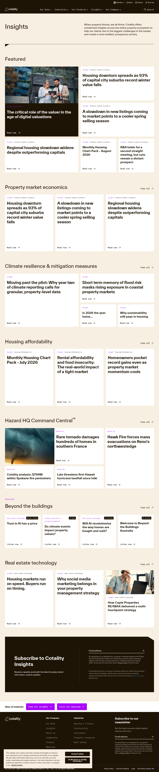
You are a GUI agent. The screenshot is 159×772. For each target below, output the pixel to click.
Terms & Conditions (122, 769)
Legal (133, 769)
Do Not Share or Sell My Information (77, 760)
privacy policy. (17, 765)
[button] (120, 2)
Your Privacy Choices (144, 769)
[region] (48, 758)
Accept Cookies (77, 754)
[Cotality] (11, 9)
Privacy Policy (122, 663)
